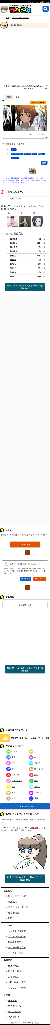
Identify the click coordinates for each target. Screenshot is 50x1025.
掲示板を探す (14, 942)
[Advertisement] (25, 56)
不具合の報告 (14, 971)
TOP (7, 18)
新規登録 (34, 828)
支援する (12, 1000)
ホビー (14, 769)
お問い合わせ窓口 (17, 982)
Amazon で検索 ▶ (38, 102)
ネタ (13, 792)
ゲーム (34, 154)
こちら (7, 182)
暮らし (37, 787)
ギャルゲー (15, 158)
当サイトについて (17, 896)
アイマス (27, 154)
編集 (44, 163)
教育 (13, 798)
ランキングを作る (17, 936)
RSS (10, 918)
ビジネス (38, 792)
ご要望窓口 (13, 977)
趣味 (36, 781)
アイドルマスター (17, 154)
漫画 (13, 757)
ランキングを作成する (25, 806)
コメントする (25, 544)
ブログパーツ (14, 1006)
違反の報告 (13, 966)
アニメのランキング (20, 18)
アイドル (41, 154)
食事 (13, 787)
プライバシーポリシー (19, 907)
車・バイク (38, 769)
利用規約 (12, 901)
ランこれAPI (14, 1011)
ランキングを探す (17, 931)
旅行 (36, 775)
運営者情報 (13, 912)
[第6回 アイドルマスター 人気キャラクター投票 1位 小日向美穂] (12, 222)
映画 (13, 763)
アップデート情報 (17, 988)
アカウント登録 (16, 953)
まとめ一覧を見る (17, 947)
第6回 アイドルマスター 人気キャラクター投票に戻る (25, 287)
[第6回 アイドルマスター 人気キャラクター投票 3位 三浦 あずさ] (37, 222)
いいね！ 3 (25, 579)
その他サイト (14, 1017)
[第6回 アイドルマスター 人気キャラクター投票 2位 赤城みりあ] (25, 222)
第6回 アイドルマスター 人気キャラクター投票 (30, 738)
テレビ (37, 763)
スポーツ (15, 775)
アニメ (14, 149)
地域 (36, 798)
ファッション (17, 781)
